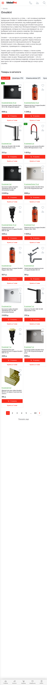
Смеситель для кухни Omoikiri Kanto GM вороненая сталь (34, 147)
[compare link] (37, 3)
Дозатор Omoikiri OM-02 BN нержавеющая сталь (11, 147)
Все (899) (5, 78)
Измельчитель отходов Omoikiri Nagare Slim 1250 (34, 228)
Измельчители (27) (33, 78)
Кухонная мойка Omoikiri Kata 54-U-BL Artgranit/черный (11, 106)
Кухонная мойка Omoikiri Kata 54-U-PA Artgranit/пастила (34, 187)
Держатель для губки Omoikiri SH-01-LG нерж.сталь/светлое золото (12, 392)
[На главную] (12, 2)
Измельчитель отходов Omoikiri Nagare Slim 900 (34, 106)
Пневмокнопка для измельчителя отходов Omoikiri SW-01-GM (12, 229)
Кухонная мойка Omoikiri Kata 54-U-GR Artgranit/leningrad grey (34, 351)
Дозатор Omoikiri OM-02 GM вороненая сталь (33, 309)
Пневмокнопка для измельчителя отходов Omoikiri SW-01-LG (12, 351)
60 (35, 413)
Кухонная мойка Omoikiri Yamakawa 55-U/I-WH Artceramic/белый (10, 310)
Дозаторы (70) (17, 78)
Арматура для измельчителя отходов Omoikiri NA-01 (34, 269)
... (30, 413)
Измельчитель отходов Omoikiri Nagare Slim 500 (12, 269)
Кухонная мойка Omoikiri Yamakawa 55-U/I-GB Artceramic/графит (10, 188)
